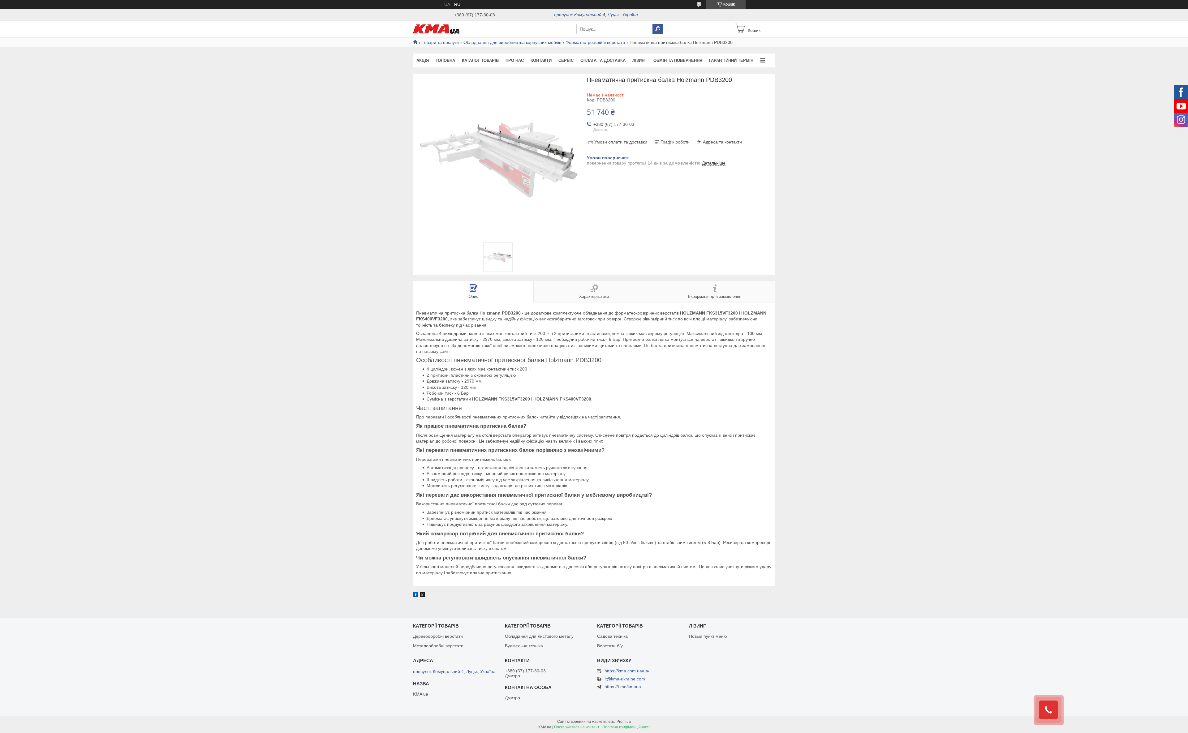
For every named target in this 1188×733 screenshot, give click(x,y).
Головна (445, 60)
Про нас (515, 60)
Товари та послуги (440, 42)
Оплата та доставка (603, 60)
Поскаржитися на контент (577, 727)
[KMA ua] (436, 28)
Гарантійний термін (731, 60)
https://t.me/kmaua (623, 686)
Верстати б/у (610, 645)
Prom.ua (624, 721)
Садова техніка (612, 636)
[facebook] (415, 595)
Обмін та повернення (677, 60)
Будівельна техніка (524, 645)
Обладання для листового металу (539, 636)
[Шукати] (657, 29)
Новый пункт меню (708, 636)
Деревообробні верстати (438, 636)
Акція (422, 60)
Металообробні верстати (438, 645)
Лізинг (639, 60)
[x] (422, 595)
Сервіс (566, 60)
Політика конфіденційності (626, 727)
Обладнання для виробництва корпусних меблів (512, 42)
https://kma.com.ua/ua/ (627, 670)
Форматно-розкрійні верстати (595, 42)
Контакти (541, 60)
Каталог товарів (480, 60)
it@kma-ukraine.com (625, 679)
